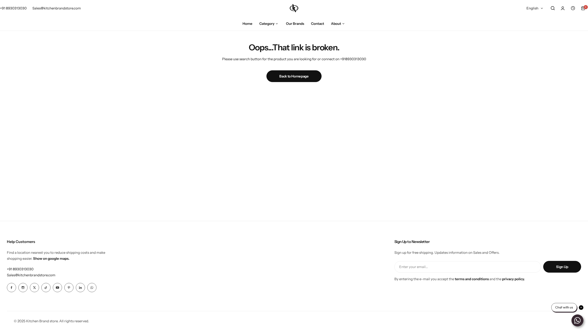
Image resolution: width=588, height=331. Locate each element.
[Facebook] (11, 287)
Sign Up (562, 267)
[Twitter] (34, 287)
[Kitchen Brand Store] (294, 8)
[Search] (553, 8)
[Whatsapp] (91, 287)
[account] (563, 8)
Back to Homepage (293, 76)
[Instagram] (23, 287)
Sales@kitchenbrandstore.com (31, 275)
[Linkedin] (80, 287)
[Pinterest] (69, 287)
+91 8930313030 (20, 269)
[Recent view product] (573, 8)
